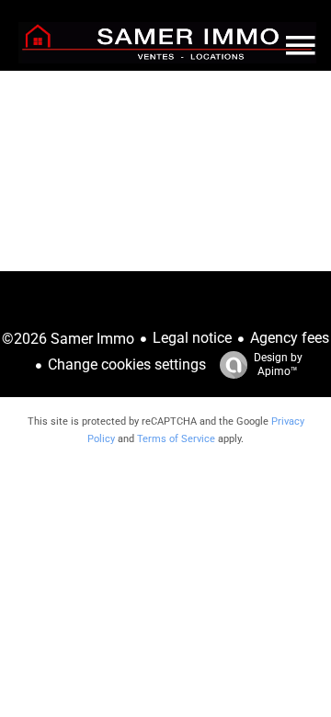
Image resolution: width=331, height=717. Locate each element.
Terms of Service (176, 439)
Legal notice (192, 338)
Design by (278, 364)
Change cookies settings (127, 364)
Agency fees (289, 338)
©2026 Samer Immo (68, 338)
